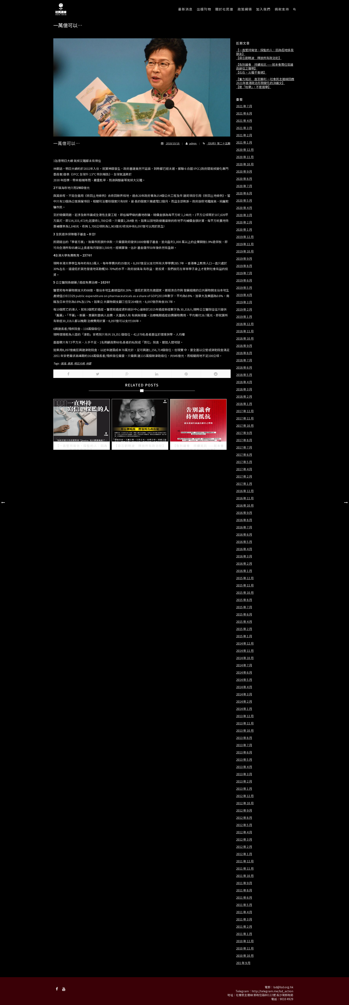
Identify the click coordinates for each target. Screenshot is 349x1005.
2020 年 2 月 (244, 222)
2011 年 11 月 (245, 868)
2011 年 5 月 (244, 905)
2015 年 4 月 (244, 622)
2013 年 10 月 (245, 730)
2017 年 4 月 (244, 469)
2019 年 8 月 (244, 266)
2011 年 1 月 (244, 934)
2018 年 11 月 (245, 331)
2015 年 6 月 (244, 614)
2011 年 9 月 (244, 883)
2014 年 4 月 (244, 687)
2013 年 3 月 (244, 774)
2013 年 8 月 (244, 738)
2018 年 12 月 (245, 324)
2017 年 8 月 (244, 440)
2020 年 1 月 (244, 230)
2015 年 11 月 (245, 585)
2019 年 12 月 (245, 237)
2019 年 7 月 (244, 273)
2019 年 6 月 (244, 280)
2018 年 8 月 (244, 353)
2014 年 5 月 (244, 680)
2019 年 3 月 (244, 302)
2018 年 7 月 (244, 360)
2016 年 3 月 (244, 556)
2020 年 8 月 (244, 179)
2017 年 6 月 (244, 455)
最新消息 (185, 9)
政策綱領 (245, 9)
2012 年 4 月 (244, 832)
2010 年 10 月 (245, 956)
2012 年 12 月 (245, 796)
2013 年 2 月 (244, 781)
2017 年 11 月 (245, 418)
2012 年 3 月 (244, 839)
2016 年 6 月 (244, 534)
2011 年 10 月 (245, 876)
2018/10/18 (172, 143)
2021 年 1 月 (244, 142)
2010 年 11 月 (245, 948)
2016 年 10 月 (245, 505)
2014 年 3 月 (244, 694)
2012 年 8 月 (244, 818)
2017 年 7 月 (244, 447)
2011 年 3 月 (244, 919)
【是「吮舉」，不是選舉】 (253, 87)
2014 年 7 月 (244, 665)
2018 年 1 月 (244, 404)
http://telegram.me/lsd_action (272, 991)
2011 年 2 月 (244, 927)
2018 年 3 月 (244, 389)
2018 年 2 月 (244, 396)
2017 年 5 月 (244, 462)
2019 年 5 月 (244, 288)
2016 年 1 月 (244, 571)
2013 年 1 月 (244, 789)
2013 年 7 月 (244, 745)
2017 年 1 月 (244, 484)
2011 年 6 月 (244, 897)
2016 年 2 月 (244, 563)
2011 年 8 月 (244, 890)
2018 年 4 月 (244, 382)
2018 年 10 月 (245, 338)
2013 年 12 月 (245, 716)
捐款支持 (282, 9)
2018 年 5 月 (244, 375)
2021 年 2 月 (244, 135)
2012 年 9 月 (244, 810)
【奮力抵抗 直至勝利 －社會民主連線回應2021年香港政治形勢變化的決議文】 (265, 81)
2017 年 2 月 (244, 476)
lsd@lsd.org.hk (283, 987)
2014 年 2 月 (244, 701)
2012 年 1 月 (244, 854)
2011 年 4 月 (244, 912)
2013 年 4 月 (244, 767)
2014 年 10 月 (245, 658)
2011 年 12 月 (245, 861)
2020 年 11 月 (245, 157)
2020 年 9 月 (244, 171)
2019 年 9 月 (244, 259)
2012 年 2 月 (244, 847)
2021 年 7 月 (244, 106)
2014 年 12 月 (245, 643)
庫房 (70, 363)
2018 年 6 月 (244, 367)
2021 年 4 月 (244, 121)
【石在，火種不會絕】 (251, 72)
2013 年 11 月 (245, 723)
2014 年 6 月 (244, 672)
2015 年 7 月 (244, 607)
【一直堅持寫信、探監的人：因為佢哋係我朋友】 (265, 52)
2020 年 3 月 (244, 215)
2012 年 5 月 (244, 825)
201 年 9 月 (243, 963)
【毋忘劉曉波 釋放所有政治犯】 (259, 58)
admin (193, 143)
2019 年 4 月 (244, 295)
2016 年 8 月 (244, 520)
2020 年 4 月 (244, 208)
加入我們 (263, 9)
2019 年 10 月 (245, 251)
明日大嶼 (79, 363)
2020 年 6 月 (244, 193)
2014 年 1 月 (244, 709)
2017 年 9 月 (244, 433)
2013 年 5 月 (244, 760)
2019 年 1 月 (244, 317)
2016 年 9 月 (244, 513)
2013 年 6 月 (244, 752)
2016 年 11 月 (245, 498)
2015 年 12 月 (245, 578)
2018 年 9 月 (244, 346)
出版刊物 (204, 9)
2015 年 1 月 (244, 636)
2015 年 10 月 (245, 593)
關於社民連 (224, 9)
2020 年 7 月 (244, 186)
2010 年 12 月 (245, 941)
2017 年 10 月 (245, 426)
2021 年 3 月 (244, 128)
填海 (63, 363)
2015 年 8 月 (244, 600)
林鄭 (88, 363)
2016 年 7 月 (244, 527)
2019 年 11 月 (245, 244)
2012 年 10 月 (245, 803)
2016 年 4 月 (244, 549)
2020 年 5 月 (244, 200)
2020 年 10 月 (245, 164)
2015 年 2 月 (244, 629)
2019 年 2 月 (244, 309)
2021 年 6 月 (244, 113)
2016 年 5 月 (244, 542)
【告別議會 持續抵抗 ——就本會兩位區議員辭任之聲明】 (264, 66)
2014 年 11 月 (245, 651)
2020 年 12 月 (245, 150)
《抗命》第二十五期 (218, 143)
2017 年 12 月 (245, 411)
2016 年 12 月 (245, 491)
